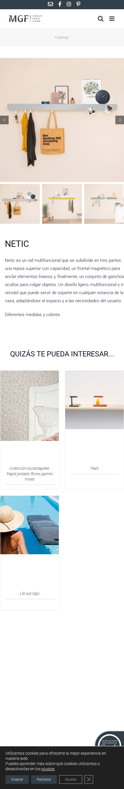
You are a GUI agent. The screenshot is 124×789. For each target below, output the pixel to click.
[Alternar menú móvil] (112, 19)
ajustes (48, 769)
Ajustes (70, 779)
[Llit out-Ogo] (29, 499)
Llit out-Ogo (30, 593)
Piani (95, 468)
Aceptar (17, 779)
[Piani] (94, 374)
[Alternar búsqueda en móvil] (101, 19)
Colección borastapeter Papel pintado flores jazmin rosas (30, 473)
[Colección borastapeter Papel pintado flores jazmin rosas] (29, 374)
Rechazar (44, 779)
